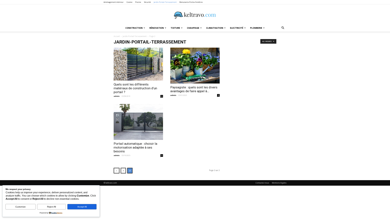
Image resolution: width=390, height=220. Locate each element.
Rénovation (156, 27)
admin (117, 96)
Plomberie (256, 27)
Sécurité (147, 2)
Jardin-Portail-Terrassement (165, 2)
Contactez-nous (262, 183)
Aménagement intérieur (114, 2)
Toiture (175, 27)
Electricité (236, 27)
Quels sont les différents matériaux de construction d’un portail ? (135, 88)
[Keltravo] (195, 14)
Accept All (82, 206)
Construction (134, 27)
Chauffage (193, 27)
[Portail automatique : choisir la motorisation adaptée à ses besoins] (138, 122)
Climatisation (214, 27)
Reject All (51, 206)
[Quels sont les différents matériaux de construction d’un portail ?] (138, 64)
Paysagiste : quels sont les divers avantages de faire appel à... (193, 89)
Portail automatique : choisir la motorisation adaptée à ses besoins (135, 147)
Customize (20, 206)
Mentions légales (279, 183)
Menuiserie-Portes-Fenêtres (191, 2)
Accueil (117, 36)
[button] (282, 28)
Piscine (138, 2)
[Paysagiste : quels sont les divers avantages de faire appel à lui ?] (195, 66)
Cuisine (129, 2)
